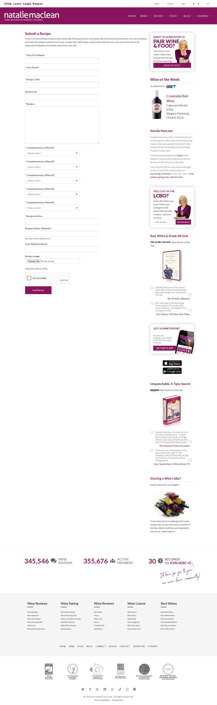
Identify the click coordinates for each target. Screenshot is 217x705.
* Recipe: (30, 103)
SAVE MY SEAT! (172, 65)
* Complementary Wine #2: (39, 161)
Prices (96, 615)
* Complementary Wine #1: (39, 147)
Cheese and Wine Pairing (70, 619)
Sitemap (153, 646)
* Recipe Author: (34, 216)
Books (158, 15)
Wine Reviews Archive (36, 629)
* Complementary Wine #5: (39, 202)
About (157, 4)
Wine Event (132, 612)
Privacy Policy (117, 700)
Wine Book (131, 619)
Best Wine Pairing (68, 612)
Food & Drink (99, 625)
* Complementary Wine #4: (39, 188)
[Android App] (172, 370)
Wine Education (133, 625)
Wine (143, 15)
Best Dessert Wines (169, 625)
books (180, 155)
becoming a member (160, 173)
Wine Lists (31, 625)
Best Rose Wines (167, 619)
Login (183, 4)
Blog (186, 15)
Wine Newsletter (34, 619)
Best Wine (98, 612)
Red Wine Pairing (67, 622)
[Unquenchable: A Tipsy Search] (172, 411)
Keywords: (31, 91)
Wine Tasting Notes (35, 622)
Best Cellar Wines (168, 629)
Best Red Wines (167, 612)
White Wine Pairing (68, 625)
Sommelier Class (134, 629)
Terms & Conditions (102, 700)
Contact (170, 4)
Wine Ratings (32, 612)
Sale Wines (98, 629)
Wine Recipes (66, 629)
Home (132, 15)
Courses (202, 15)
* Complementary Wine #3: (39, 175)
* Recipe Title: (32, 79)
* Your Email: (32, 67)
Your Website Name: (36, 244)
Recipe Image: (32, 256)
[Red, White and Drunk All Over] (172, 267)
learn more (167, 531)
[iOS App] (172, 362)
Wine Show (131, 615)
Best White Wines (168, 615)
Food (173, 15)
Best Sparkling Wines (169, 622)
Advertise (139, 646)
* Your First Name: (35, 55)
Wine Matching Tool (68, 615)
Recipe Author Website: (38, 228)
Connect (100, 646)
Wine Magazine (133, 622)
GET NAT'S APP (164, 348)
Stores (96, 622)
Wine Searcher (33, 615)
